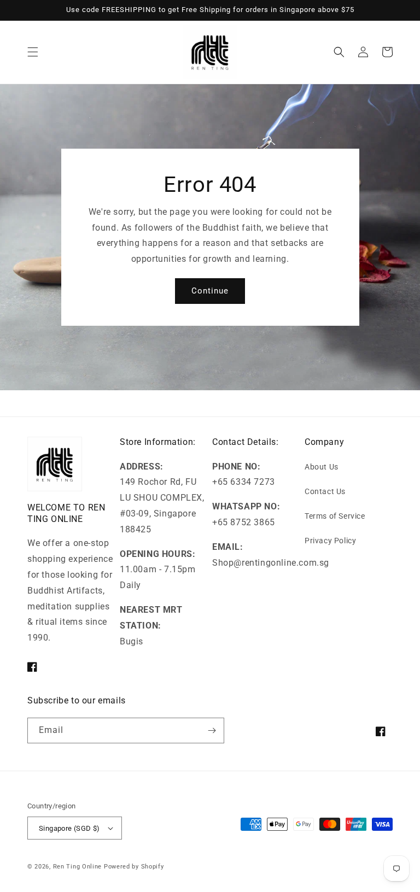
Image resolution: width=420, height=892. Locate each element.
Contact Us (325, 491)
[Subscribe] (212, 730)
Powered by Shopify (134, 866)
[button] (33, 52)
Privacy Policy (330, 540)
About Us (322, 466)
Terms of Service (335, 516)
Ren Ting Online (77, 866)
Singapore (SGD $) (69, 828)
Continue (210, 291)
